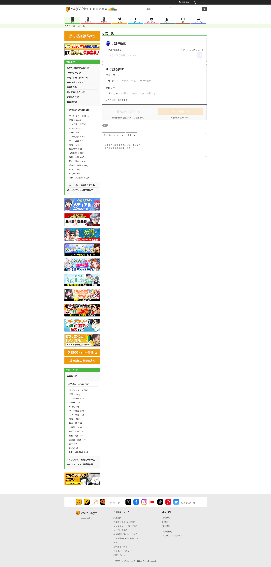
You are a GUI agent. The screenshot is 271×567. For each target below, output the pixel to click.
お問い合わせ (119, 555)
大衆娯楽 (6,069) (76, 153)
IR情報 (165, 522)
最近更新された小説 (76, 92)
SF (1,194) (74, 407)
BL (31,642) (74, 174)
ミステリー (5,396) (77, 124)
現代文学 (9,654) (76, 149)
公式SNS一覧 (189, 503)
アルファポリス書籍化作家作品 (81, 185)
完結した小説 (73, 97)
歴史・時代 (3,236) (77, 161)
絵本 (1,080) (74, 169)
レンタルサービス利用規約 (125, 526)
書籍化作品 (72, 87)
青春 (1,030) (74, 419)
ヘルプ (116, 542)
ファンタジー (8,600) (78, 390)
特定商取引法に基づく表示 (125, 534)
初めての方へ (87, 518)
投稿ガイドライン (121, 547)
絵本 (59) (73, 444)
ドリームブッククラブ (172, 535)
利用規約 (117, 518)
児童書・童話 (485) (77, 440)
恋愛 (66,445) (75, 120)
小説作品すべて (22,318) (78, 384)
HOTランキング (74, 73)
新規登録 (185, 2)
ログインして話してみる (192, 49)
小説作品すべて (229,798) (78, 110)
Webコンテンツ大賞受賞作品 (80, 190)
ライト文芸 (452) (77, 415)
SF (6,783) (74, 132)
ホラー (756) (75, 402)
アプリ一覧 (115, 503)
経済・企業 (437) (77, 157)
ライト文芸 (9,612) (77, 141)
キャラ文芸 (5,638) (77, 136)
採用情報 (166, 526)
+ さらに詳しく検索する (116, 100)
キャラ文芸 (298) (77, 411)
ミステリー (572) (77, 398)
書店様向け (167, 531)
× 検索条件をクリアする (180, 118)
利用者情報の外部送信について (127, 538)
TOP (66, 26)
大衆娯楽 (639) (76, 427)
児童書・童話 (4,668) (78, 165)
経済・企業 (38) (76, 431)
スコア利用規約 (120, 530)
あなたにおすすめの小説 (78, 68)
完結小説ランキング (76, 82)
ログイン (201, 2)
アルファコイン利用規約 (124, 522)
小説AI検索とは (115, 49)
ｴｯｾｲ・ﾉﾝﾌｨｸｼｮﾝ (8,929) (79, 178)
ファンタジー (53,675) (79, 116)
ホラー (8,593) (75, 128)
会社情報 (166, 518)
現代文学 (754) (76, 423)
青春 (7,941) (74, 145)
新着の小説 (72, 102)
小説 (73, 26)
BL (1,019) (74, 448)
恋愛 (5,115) (74, 394)
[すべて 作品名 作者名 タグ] (113, 81)
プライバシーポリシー (123, 551)
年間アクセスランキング (78, 77)
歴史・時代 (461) (77, 435)
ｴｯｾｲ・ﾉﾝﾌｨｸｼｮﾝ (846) (78, 452)
